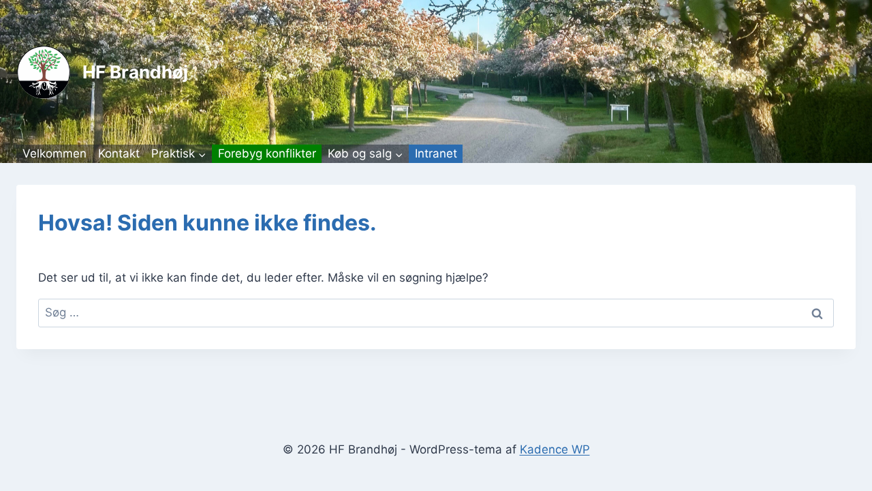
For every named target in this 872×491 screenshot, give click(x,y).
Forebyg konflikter (267, 153)
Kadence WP (555, 449)
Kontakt (119, 153)
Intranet (436, 153)
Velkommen (54, 153)
